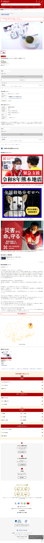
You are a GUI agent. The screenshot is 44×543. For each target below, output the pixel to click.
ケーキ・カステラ (11, 144)
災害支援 (22, 510)
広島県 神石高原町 (4, 365)
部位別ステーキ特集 (4, 420)
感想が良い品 (3, 388)
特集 (34, 6)
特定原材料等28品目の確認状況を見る (15, 98)
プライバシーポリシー (18, 534)
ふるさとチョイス (22, 506)
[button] (42, 4)
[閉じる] (42, 536)
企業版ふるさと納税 (23, 512)
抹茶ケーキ (18, 144)
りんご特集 (3, 416)
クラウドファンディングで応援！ (6, 429)
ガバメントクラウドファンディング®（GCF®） (22, 508)
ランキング (18, 6)
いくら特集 (24, 413)
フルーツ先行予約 (4, 404)
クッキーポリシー (26, 534)
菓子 (6, 144)
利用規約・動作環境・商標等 (22, 536)
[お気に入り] (42, 541)
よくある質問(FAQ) (22, 464)
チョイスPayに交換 (4, 432)
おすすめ (26, 6)
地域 (11, 6)
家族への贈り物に (4, 435)
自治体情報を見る (22, 313)
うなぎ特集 (3, 413)
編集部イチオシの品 (4, 397)
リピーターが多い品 (4, 385)
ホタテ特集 (24, 416)
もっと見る (40, 262)
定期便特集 (24, 420)
